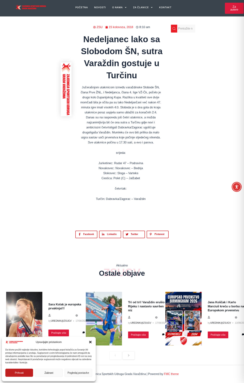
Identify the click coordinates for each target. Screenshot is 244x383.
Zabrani (48, 372)
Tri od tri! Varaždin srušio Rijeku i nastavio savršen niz (146, 306)
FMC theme (171, 373)
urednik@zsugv (61, 321)
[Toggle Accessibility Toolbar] (236, 187)
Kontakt (165, 7)
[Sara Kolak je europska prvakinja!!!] (24, 318)
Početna (81, 7)
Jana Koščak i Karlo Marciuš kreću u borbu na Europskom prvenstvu (226, 306)
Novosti (100, 7)
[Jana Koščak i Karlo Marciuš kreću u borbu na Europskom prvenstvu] (183, 318)
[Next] (129, 356)
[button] (90, 342)
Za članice (141, 7)
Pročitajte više (58, 333)
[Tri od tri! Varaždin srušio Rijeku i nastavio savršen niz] (104, 318)
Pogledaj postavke (78, 372)
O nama (117, 7)
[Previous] (115, 356)
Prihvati (19, 372)
